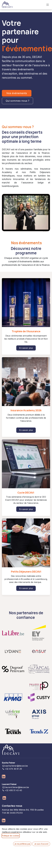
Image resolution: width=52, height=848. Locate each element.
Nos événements (17, 93)
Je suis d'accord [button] (41, 844)
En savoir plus (26, 348)
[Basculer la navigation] (47, 4)
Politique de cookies (10, 836)
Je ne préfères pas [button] (22, 844)
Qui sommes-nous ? (17, 100)
